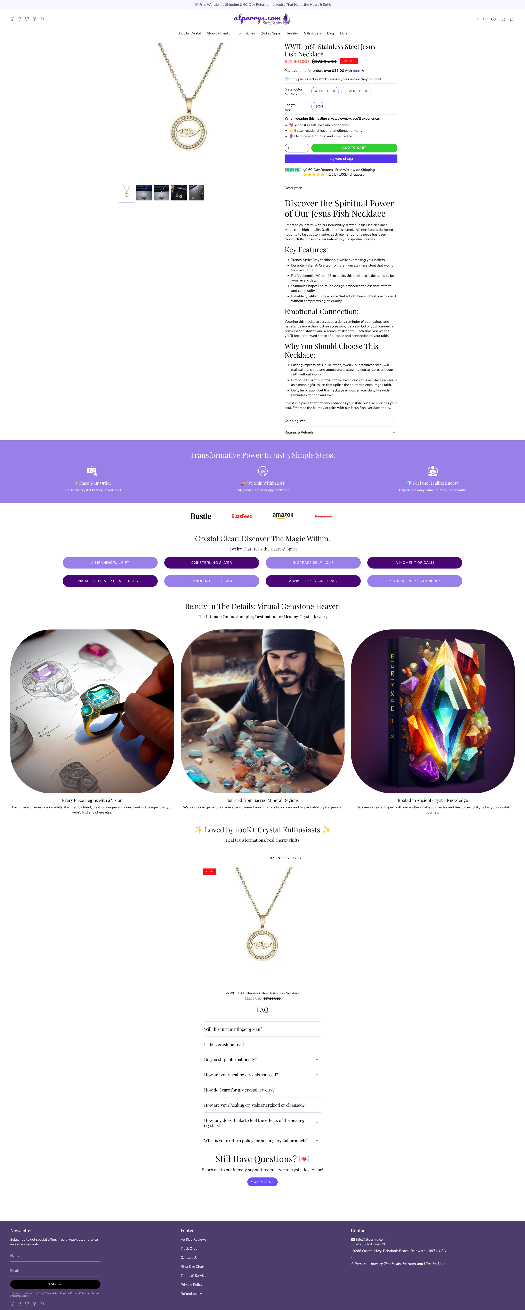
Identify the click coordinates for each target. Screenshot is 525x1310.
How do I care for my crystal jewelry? (239, 1090)
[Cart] (512, 18)
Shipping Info (295, 421)
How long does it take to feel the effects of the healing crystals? (254, 1122)
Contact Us (189, 1257)
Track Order (190, 1248)
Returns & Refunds (299, 432)
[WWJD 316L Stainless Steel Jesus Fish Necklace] (262, 928)
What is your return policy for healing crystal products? (256, 1140)
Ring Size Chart (192, 1266)
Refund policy (191, 1293)
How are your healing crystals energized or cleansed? (254, 1105)
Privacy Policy (78, 1293)
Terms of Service (193, 1275)
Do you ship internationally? (230, 1059)
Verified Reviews (194, 1239)
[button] (503, 18)
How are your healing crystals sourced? (241, 1074)
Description (293, 187)
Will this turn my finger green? (233, 1029)
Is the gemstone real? (224, 1044)
